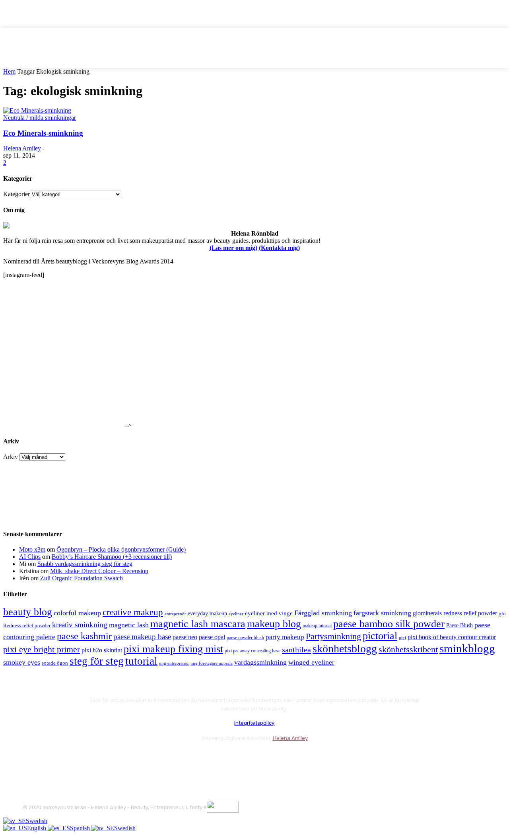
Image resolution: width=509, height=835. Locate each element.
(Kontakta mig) (279, 247)
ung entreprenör (174, 663)
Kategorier (16, 194)
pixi (402, 637)
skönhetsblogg (345, 648)
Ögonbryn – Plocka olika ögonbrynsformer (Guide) (121, 549)
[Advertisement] (62, 377)
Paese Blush (459, 625)
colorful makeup (77, 613)
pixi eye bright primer (41, 649)
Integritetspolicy (254, 723)
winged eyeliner (311, 662)
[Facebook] (31, 758)
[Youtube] (115, 758)
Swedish (36, 820)
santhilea (296, 649)
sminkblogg (467, 648)
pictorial (380, 636)
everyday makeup (207, 613)
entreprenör (175, 614)
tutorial (141, 661)
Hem (9, 71)
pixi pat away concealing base (252, 651)
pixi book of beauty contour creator (452, 637)
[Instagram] (52, 758)
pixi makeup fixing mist (173, 649)
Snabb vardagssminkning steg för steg (84, 563)
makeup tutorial (317, 625)
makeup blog (274, 624)
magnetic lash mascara (197, 624)
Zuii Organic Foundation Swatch (81, 578)
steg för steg (97, 661)
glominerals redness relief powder (455, 613)
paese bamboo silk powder (389, 624)
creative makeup (133, 612)
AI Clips (30, 556)
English (37, 828)
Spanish (80, 828)
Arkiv (10, 456)
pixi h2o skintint (102, 650)
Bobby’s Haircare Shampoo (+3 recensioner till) (112, 556)
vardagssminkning (260, 662)
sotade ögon (55, 663)
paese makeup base (142, 636)
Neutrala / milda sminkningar (39, 117)
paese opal (212, 637)
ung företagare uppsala (211, 663)
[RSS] (94, 758)
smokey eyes (21, 662)
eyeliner (236, 613)
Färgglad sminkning (323, 613)
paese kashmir (84, 636)
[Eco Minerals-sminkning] (37, 110)
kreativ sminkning (79, 624)
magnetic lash (129, 625)
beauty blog (27, 612)
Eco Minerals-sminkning (43, 133)
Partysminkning (333, 636)
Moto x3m (32, 549)
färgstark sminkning (382, 613)
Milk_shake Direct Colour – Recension (99, 571)
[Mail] (73, 758)
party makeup (285, 637)
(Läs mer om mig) (233, 247)
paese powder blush (245, 637)
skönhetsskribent (408, 649)
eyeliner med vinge (269, 613)
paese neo (185, 637)
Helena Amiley (22, 148)
